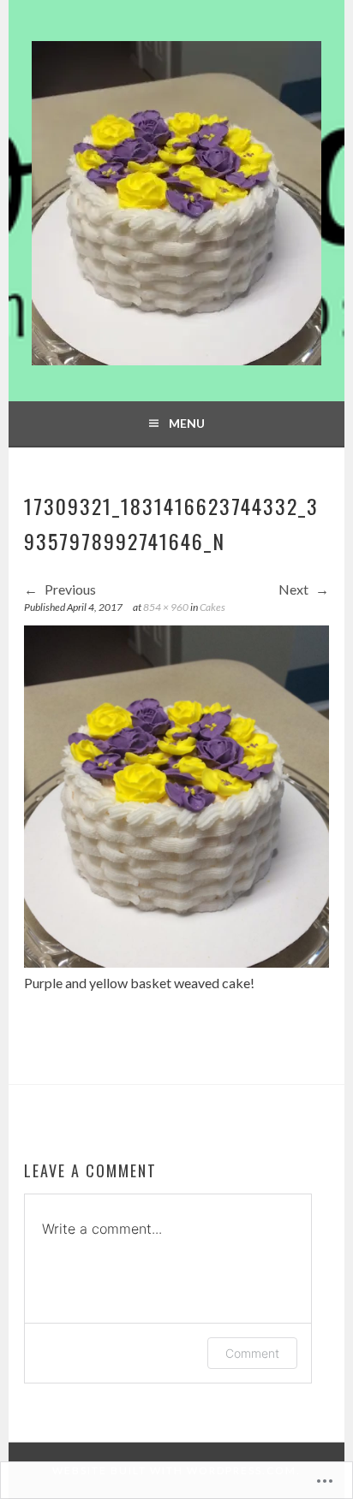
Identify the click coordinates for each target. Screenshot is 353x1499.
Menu (187, 423)
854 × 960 (165, 607)
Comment (252, 1353)
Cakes (212, 607)
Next (294, 589)
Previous (69, 589)
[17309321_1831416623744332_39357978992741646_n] (176, 962)
